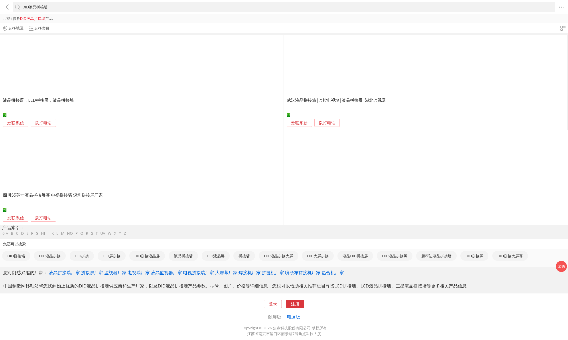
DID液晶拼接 (50, 255)
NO (70, 233)
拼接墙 (244, 255)
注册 (295, 304)
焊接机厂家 (250, 272)
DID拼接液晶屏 (147, 255)
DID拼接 (82, 255)
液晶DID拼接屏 (355, 255)
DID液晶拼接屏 (394, 255)
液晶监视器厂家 (166, 272)
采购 (561, 266)
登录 (273, 304)
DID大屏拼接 (318, 255)
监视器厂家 (115, 272)
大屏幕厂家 (226, 272)
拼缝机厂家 (273, 272)
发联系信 (15, 123)
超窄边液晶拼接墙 (436, 255)
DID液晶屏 (216, 255)
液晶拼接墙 (183, 255)
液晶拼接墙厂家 (64, 272)
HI (43, 233)
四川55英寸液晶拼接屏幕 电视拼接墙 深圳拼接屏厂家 (53, 195)
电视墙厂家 (139, 272)
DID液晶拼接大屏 (278, 255)
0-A (5, 233)
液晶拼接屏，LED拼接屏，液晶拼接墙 (38, 100)
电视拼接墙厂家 (198, 272)
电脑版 (293, 316)
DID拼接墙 (16, 255)
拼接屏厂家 (92, 272)
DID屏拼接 (111, 255)
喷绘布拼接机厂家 (303, 272)
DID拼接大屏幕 (510, 255)
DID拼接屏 (474, 255)
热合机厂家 (333, 272)
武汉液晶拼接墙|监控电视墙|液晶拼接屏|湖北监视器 (336, 100)
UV (102, 233)
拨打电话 (43, 123)
